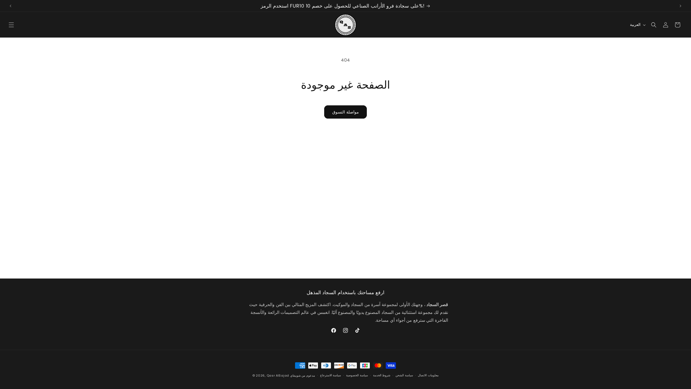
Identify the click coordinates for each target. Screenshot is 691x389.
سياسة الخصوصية (357, 375)
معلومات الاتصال (428, 375)
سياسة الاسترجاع (330, 375)
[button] (11, 25)
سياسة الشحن (404, 375)
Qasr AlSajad (278, 375)
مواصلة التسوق (345, 112)
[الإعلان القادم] (680, 6)
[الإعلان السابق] (10, 6)
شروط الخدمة (382, 375)
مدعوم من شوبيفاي (302, 375)
